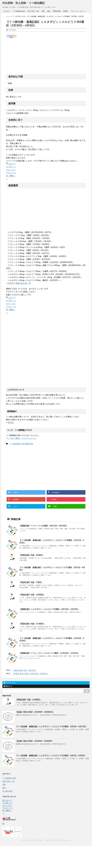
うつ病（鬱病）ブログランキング (22, 438)
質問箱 (65, 11)
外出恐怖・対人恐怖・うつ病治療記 (23, 2)
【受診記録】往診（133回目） (32, 624)
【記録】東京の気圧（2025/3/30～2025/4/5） (31, 674)
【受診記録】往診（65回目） (31, 555)
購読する (8, 686)
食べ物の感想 (7, 791)
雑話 (48, 11)
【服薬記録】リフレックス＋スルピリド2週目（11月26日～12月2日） (49, 653)
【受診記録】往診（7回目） (31, 582)
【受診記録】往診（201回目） (25, 670)
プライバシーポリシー (78, 11)
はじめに (7, 11)
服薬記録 (29, 444)
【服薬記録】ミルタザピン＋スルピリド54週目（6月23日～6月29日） (49, 609)
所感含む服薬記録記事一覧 (19, 283)
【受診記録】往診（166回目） (32, 595)
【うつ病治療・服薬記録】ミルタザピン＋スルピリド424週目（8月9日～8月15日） (51, 726)
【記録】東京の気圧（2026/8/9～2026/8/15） (35, 712)
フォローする (10, 683)
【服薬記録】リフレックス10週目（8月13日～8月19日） (43, 526)
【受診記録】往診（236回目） (29, 700)
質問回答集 (57, 11)
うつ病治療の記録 (18, 11)
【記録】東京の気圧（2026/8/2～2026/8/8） (34, 741)
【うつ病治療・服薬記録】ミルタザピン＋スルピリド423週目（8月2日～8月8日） (51, 755)
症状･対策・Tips (33, 11)
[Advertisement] (46, 56)
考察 (43, 11)
